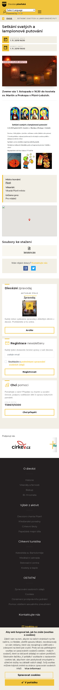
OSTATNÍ (30, 577)
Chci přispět (30, 412)
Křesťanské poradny (30, 521)
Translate (27, 13)
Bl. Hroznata (29, 495)
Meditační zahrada (29, 557)
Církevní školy (29, 526)
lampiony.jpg (29, 252)
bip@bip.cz (31, 626)
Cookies (29, 594)
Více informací (33, 668)
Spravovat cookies (29, 675)
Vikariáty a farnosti (29, 485)
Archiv (29, 330)
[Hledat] (4, 12)
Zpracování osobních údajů (29, 589)
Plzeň (8, 183)
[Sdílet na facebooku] (25, 268)
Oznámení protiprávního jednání (29, 599)
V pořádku (31, 682)
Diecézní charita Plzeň (29, 516)
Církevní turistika (29, 541)
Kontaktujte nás (39, 263)
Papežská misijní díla (29, 531)
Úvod (9, 18)
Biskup (29, 490)
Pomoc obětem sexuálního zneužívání (30, 604)
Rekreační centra (29, 562)
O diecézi (29, 468)
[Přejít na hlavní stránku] (14, 4)
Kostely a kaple (29, 567)
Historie (29, 480)
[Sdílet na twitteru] (33, 268)
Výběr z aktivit (29, 505)
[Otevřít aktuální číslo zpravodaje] (29, 306)
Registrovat (29, 371)
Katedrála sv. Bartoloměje (30, 552)
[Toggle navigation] (39, 12)
